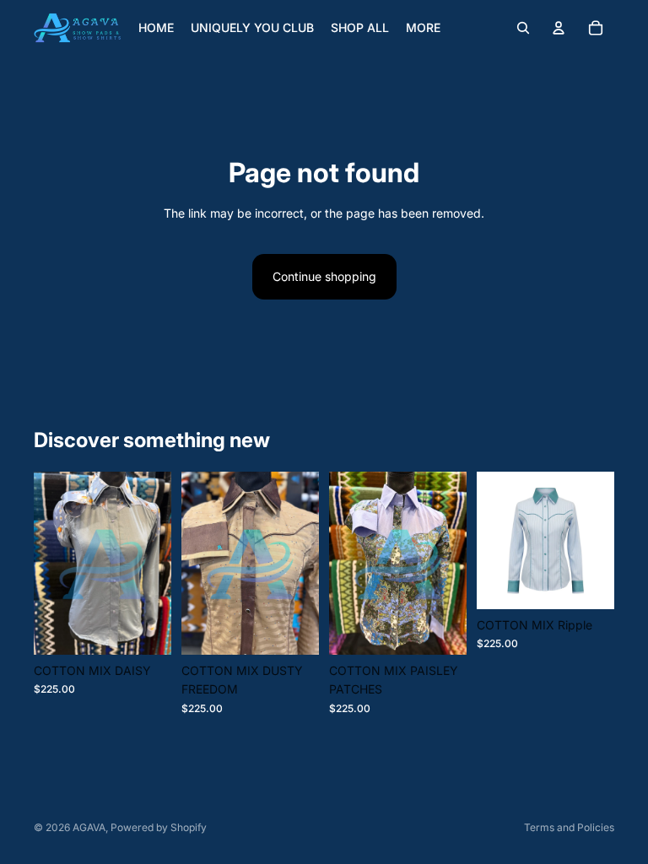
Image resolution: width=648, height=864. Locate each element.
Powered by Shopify (159, 827)
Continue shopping (324, 276)
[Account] (558, 27)
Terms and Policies (569, 827)
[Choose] (145, 628)
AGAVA (89, 827)
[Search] (523, 27)
